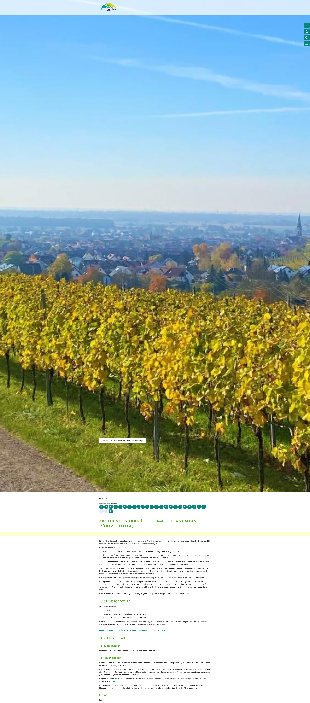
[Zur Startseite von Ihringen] (108, 6)
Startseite (105, 440)
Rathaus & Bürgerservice (117, 440)
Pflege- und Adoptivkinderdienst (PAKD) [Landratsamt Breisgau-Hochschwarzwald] (132, 630)
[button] (307, 31)
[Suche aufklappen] (307, 25)
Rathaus (129, 440)
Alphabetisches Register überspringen (108, 503)
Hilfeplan (113, 681)
